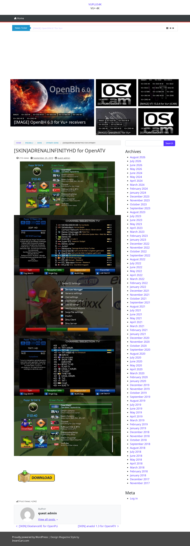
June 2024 (136, 173)
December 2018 (139, 432)
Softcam (113, 100)
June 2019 (136, 408)
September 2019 (140, 397)
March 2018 (137, 467)
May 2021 (136, 318)
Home (20, 18)
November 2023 (140, 200)
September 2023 (140, 208)
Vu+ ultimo (145, 92)
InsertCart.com (20, 540)
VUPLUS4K (95, 4)
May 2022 (136, 271)
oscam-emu (103, 100)
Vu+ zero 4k (31, 118)
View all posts (47, 519)
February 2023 (139, 236)
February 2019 (139, 424)
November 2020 (140, 341)
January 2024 (138, 192)
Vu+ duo (158, 80)
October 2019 (138, 393)
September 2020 (140, 349)
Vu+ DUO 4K (25, 115)
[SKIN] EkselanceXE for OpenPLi (38, 526)
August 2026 (137, 157)
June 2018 (136, 455)
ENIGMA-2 (29, 143)
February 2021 (139, 330)
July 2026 (135, 161)
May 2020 (136, 365)
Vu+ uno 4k (77, 115)
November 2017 (140, 483)
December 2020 (139, 338)
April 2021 (136, 322)
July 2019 (135, 404)
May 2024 (136, 177)
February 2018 (139, 471)
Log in (134, 498)
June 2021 (136, 314)
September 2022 (140, 255)
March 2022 (137, 279)
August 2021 (137, 306)
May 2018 (136, 459)
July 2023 (135, 216)
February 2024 (139, 188)
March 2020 (137, 373)
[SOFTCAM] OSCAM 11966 (112, 103)
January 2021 (138, 334)
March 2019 (137, 420)
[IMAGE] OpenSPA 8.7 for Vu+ (47, 28)
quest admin (63, 158)
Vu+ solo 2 (145, 88)
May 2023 (136, 224)
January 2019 (138, 428)
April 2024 (136, 180)
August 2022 (137, 259)
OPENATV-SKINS (52, 143)
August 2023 (137, 212)
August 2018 (137, 448)
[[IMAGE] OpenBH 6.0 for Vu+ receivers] (52, 102)
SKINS (39, 143)
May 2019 (136, 412)
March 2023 (137, 231)
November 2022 (140, 247)
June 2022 (136, 267)
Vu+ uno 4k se (18, 118)
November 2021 (140, 294)
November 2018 (140, 436)
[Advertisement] (95, 55)
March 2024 (137, 184)
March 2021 (137, 326)
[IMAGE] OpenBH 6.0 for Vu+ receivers (50, 122)
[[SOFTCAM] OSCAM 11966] (116, 94)
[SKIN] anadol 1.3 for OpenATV (97, 526)
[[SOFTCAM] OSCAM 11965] (158, 122)
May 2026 (136, 169)
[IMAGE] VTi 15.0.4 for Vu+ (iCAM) (158, 103)
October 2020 (138, 345)
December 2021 (139, 290)
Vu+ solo (169, 84)
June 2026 (136, 165)
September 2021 (140, 302)
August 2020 (137, 353)
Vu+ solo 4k (51, 115)
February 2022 (139, 283)
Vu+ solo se (169, 88)
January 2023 (138, 239)
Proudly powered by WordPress (30, 537)
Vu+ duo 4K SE (38, 115)
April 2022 (136, 275)
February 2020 (139, 377)
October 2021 (138, 298)
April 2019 (136, 416)
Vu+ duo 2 (168, 80)
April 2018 (136, 463)
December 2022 (139, 243)
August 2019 (137, 400)
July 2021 (135, 310)
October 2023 (138, 204)
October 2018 (138, 440)
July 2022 (135, 263)
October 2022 (138, 251)
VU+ (150, 80)
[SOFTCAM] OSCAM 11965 (154, 132)
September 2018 (140, 444)
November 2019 (140, 389)
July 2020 (135, 357)
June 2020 (136, 361)
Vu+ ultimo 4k (64, 115)
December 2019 (139, 385)
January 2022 (138, 287)
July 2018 (135, 451)
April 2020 (136, 369)
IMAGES (16, 115)
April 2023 (136, 228)
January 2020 (138, 381)
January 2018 (138, 475)
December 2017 (139, 479)
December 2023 (139, 196)
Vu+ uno (170, 92)
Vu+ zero (170, 95)
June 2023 (136, 220)
